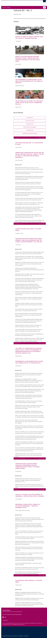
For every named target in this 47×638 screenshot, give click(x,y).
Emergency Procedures (6, 635)
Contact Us (5, 620)
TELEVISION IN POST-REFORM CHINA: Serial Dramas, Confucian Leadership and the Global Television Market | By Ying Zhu (28, 240)
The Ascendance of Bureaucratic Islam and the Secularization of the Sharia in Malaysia (29, 81)
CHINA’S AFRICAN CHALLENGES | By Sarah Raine (28, 229)
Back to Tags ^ (42, 137)
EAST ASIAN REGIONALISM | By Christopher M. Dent (29, 143)
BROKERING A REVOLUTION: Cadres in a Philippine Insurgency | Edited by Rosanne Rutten (27, 506)
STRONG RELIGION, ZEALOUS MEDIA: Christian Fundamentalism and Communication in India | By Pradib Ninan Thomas (27, 466)
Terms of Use (14, 635)
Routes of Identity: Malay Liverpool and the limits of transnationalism (29, 37)
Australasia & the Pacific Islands (29, 133)
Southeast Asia (29, 130)
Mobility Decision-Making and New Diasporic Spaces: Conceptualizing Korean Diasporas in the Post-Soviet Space (27, 59)
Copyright (20, 635)
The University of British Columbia (20, 2)
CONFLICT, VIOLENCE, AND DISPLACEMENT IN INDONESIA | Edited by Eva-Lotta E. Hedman (29, 495)
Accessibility (26, 635)
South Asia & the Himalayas (29, 127)
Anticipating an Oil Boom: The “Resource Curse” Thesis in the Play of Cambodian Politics (29, 102)
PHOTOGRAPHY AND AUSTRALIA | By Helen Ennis (28, 581)
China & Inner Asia (29, 120)
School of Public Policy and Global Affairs (12, 614)
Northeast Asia (29, 123)
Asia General (30, 117)
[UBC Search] (44, 1)
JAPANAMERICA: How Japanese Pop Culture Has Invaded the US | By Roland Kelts (29, 362)
